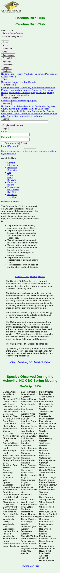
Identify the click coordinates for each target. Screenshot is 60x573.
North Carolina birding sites (14, 106)
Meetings (6, 71)
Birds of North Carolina (12, 33)
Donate (5, 68)
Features (6, 103)
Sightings (6, 61)
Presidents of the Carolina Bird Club (13, 189)
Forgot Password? (10, 146)
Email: (4, 131)
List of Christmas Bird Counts (40, 111)
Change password (10, 87)
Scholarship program (26, 100)
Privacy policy (10, 176)
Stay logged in (12, 143)
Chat (4, 52)
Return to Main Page (30, 566)
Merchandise (23, 95)
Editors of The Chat (12, 195)
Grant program (8, 100)
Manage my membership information (37, 87)
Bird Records (8, 55)
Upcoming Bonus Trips (12, 82)
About (5, 45)
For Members (8, 85)
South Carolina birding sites (41, 106)
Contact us (37, 90)
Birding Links (13, 116)
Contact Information (12, 163)
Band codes (43, 109)
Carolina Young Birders (12, 36)
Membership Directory (19, 92)
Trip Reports (30, 82)
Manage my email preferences (16, 90)
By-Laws (11, 180)
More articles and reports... (33, 116)
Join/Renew (7, 64)
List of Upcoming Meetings (41, 74)
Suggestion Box (38, 92)
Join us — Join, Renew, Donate (30, 276)
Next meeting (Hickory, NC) (14, 74)
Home (5, 42)
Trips (4, 79)
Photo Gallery (8, 58)
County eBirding (9, 109)
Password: (6, 137)
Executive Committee (12, 168)
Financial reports (11, 183)
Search (5, 119)
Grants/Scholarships (11, 98)
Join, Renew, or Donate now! (30, 362)
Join (9, 172)
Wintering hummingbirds (13, 111)
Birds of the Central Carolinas (15, 113)
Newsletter (7, 48)
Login (4, 128)
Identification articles (27, 109)
